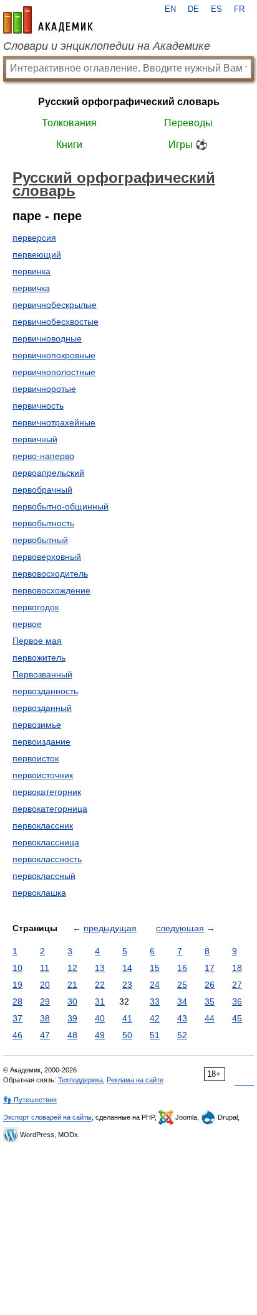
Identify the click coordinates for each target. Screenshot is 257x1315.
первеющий (36, 254)
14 (127, 968)
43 (182, 1018)
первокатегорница (49, 809)
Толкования (69, 123)
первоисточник (42, 775)
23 (127, 985)
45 (237, 1018)
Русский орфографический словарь (129, 101)
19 (17, 985)
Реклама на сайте (135, 1080)
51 (155, 1035)
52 (182, 1035)
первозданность (45, 691)
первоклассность (47, 859)
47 (45, 1035)
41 (127, 1018)
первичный (34, 439)
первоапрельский (48, 473)
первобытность (43, 523)
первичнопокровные (53, 355)
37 (17, 1018)
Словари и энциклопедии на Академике (106, 46)
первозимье (36, 725)
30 (72, 1001)
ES (216, 9)
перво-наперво (43, 456)
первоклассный (43, 876)
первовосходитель (50, 574)
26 (210, 985)
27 (237, 985)
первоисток (35, 758)
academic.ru (48, 20)
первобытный (40, 540)
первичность (38, 406)
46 (17, 1035)
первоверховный (46, 557)
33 (155, 1001)
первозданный (42, 708)
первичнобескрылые (54, 305)
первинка (31, 271)
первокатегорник (46, 792)
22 (100, 985)
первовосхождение (51, 590)
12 (72, 968)
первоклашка (39, 893)
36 (237, 1001)
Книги (69, 144)
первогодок (35, 607)
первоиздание (41, 741)
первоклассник (42, 825)
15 (155, 968)
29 (45, 1001)
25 (182, 985)
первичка (31, 288)
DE (193, 9)
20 (45, 985)
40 (100, 1018)
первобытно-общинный (60, 506)
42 (155, 1018)
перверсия (34, 238)
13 (100, 968)
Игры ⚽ (188, 144)
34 (182, 1001)
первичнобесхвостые (55, 322)
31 (100, 1001)
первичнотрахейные (53, 422)
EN (170, 9)
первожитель (38, 657)
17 (210, 968)
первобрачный (42, 490)
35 (210, 1001)
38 (45, 1018)
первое (27, 624)
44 (210, 1018)
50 (127, 1035)
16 (182, 968)
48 (72, 1035)
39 (72, 1018)
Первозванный (42, 674)
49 (100, 1035)
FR (239, 9)
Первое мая (37, 641)
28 (17, 1001)
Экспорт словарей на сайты (47, 1117)
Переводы (188, 123)
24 (155, 985)
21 (72, 985)
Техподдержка (80, 1080)
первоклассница (45, 842)
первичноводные (47, 338)
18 (237, 968)
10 (17, 968)
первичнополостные (53, 372)
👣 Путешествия (30, 1100)
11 (44, 968)
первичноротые (44, 389)
